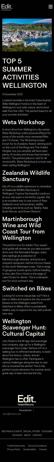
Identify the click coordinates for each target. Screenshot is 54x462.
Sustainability (29, 449)
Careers (43, 449)
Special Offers (31, 431)
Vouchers (46, 431)
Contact (37, 435)
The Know (17, 435)
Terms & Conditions (37, 445)
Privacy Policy (13, 449)
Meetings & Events (12, 431)
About (27, 435)
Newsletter (25, 410)
